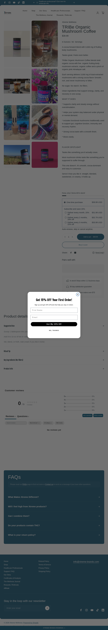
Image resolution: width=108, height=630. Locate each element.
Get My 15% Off (54, 324)
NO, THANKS (54, 330)
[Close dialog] (77, 294)
